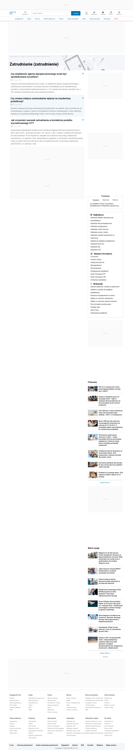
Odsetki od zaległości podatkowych (103, 241)
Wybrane (115, 200)
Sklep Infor (51, 710)
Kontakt (90, 745)
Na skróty (107, 718)
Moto (84, 19)
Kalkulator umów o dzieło (99, 232)
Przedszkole (32, 721)
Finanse (106, 703)
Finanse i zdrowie (71, 710)
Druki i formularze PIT (98, 274)
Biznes (37, 19)
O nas (12, 745)
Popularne (96, 200)
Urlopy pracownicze (97, 262)
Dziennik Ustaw (52, 721)
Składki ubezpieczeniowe (93, 726)
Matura (31, 733)
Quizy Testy (95, 310)
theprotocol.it (108, 733)
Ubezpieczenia (33, 703)
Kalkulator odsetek (72, 728)
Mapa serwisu (111, 745)
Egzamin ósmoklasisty (35, 735)
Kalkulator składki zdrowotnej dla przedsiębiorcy (102, 219)
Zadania (12, 726)
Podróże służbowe (91, 728)
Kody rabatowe (109, 726)
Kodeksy (50, 733)
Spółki (68, 700)
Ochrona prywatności (25, 745)
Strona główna (14, 56)
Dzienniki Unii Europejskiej (56, 728)
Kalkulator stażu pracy (73, 730)
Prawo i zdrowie (52, 712)
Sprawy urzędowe (53, 705)
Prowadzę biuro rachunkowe (94, 700)
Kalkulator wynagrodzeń (99, 226)
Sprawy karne (52, 700)
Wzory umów (108, 728)
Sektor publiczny (49, 19)
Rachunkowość (96, 268)
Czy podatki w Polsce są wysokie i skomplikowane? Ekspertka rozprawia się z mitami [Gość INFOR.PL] (105, 205)
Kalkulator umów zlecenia (99, 229)
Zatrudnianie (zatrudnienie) (41, 56)
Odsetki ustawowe (91, 730)
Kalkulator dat (95, 247)
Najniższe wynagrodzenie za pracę (103, 295)
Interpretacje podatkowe (99, 313)
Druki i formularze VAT (98, 277)
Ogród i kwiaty (108, 707)
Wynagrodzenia (96, 265)
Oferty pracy (108, 735)
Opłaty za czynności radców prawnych (104, 301)
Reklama (100, 745)
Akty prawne (52, 718)
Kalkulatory (98, 214)
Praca (49, 707)
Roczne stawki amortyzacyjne (101, 304)
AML (86, 710)
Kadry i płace (14, 730)
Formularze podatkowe (98, 280)
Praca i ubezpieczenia (73, 703)
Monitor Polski (52, 723)
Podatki (22, 56)
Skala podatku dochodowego (94, 733)
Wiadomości (108, 698)
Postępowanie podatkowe (99, 271)
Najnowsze (106, 200)
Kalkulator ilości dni (97, 244)
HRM (30, 710)
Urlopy (31, 705)
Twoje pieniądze (73, 19)
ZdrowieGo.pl (108, 721)
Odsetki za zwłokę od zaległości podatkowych (102, 291)
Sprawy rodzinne (53, 698)
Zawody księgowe (15, 707)
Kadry (29, 19)
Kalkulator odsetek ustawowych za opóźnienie (102, 236)
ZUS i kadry (13, 705)
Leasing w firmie (71, 707)
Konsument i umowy (54, 703)
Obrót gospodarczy (15, 703)
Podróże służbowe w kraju (93, 721)
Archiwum (107, 723)
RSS (82, 745)
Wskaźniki (98, 283)
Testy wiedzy (32, 737)
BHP (30, 707)
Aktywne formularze (103, 253)
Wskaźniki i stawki (91, 718)
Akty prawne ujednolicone (55, 730)
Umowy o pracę (96, 259)
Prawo (61, 19)
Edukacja (107, 19)
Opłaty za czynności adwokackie (102, 298)
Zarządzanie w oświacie (36, 730)
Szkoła (31, 723)
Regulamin (65, 745)
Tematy (29, 56)
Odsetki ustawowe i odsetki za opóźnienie (105, 287)
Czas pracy (94, 256)
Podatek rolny (95, 307)
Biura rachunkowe (91, 695)
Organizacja (13, 721)
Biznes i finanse (71, 698)
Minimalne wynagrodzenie (93, 723)
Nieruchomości (95, 19)
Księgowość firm (15, 695)
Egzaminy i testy (34, 728)
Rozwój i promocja (15, 728)
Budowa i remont (109, 705)
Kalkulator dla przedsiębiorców (101, 223)
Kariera (75, 745)
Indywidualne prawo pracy (37, 698)
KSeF (116, 19)
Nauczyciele (32, 726)
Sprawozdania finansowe (93, 707)
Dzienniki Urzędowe (54, 726)
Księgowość (19, 19)
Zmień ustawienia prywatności (47, 745)
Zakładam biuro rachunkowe (94, 698)
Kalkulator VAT (96, 250)
